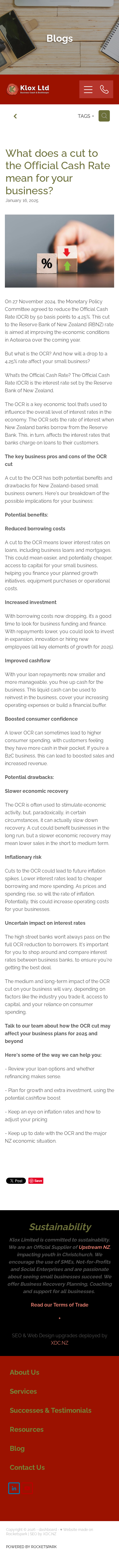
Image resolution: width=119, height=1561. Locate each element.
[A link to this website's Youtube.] (27, 1488)
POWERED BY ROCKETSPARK (31, 1546)
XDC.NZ (59, 1342)
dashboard (48, 1529)
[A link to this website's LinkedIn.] (14, 1488)
